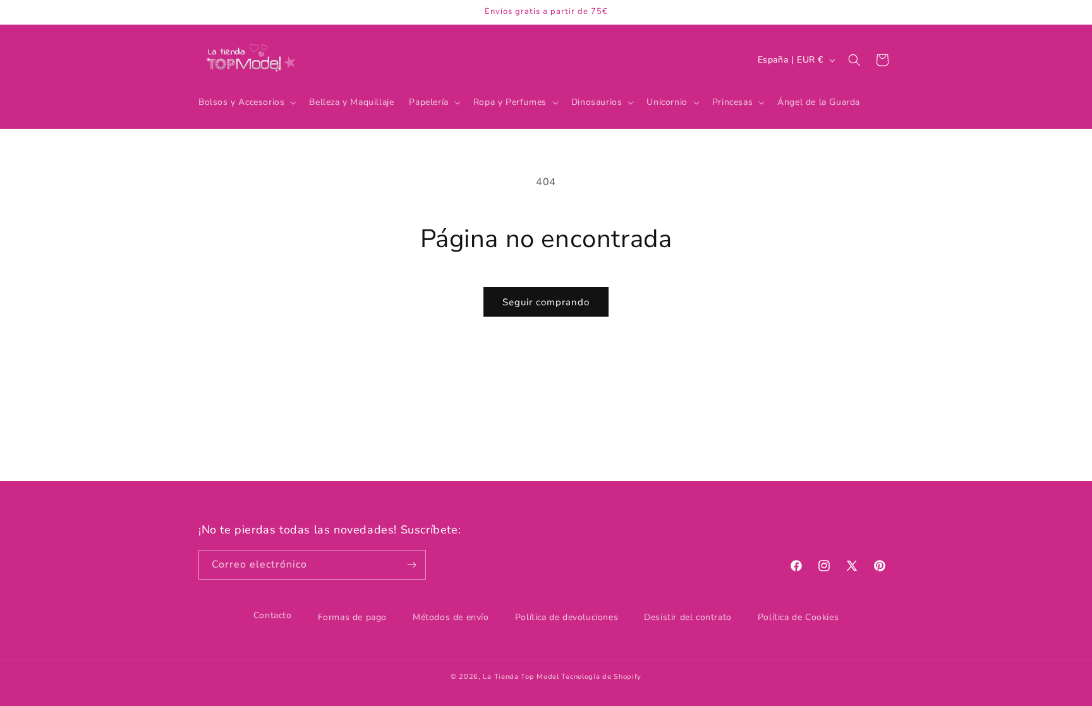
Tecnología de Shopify (601, 676)
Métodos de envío (451, 617)
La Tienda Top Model (521, 676)
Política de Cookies (798, 617)
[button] (246, 102)
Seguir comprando (546, 302)
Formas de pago (352, 617)
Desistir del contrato (688, 617)
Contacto (272, 615)
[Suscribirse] (411, 565)
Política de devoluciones (566, 617)
